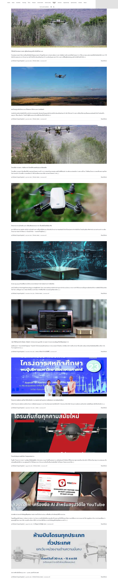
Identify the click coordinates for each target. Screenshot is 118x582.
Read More (104, 61)
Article (34, 577)
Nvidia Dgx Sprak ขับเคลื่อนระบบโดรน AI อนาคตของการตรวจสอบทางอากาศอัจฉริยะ (32, 284)
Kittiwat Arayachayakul (18, 61)
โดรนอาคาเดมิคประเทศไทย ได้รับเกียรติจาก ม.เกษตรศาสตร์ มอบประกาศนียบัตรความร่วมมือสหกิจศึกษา (37, 400)
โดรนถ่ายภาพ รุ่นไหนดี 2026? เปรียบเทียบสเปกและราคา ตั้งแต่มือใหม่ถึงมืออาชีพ (31, 225)
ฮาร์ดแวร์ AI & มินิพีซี (44, 351)
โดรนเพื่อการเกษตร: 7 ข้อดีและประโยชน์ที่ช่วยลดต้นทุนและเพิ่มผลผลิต (29, 167)
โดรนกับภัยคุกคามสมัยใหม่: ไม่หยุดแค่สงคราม (22, 456)
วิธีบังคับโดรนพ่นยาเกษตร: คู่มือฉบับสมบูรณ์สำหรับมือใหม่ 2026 (27, 51)
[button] (53, 7)
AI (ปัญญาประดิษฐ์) (38, 524)
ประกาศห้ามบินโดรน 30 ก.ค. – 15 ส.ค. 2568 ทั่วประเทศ (25, 572)
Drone (34, 61)
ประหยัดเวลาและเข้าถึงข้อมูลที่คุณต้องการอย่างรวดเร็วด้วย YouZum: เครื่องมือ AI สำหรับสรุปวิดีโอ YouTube (38, 514)
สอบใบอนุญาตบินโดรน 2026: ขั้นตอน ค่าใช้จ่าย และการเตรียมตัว (27, 109)
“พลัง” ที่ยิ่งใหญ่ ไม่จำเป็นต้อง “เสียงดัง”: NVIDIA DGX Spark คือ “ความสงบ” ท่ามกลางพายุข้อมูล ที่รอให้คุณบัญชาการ (40, 342)
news (37, 61)
